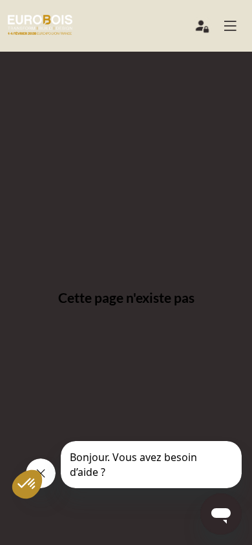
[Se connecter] (203, 29)
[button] (235, 25)
